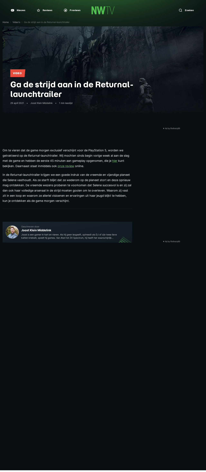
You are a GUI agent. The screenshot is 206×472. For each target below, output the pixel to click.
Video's (16, 22)
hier (114, 160)
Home (6, 22)
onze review (66, 166)
